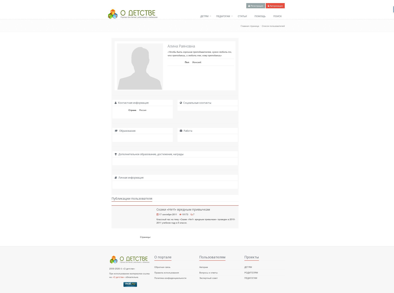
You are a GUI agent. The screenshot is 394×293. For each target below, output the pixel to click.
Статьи (242, 16)
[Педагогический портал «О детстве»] (132, 17)
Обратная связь (162, 267)
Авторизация (276, 5)
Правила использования (166, 272)
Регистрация (256, 5)
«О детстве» (118, 277)
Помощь (260, 16)
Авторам (203, 267)
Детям (204, 16)
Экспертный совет (208, 277)
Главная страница (250, 25)
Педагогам (223, 16)
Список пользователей (273, 25)
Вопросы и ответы (208, 272)
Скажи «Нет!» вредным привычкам (183, 209)
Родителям (251, 272)
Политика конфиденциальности (170, 277)
